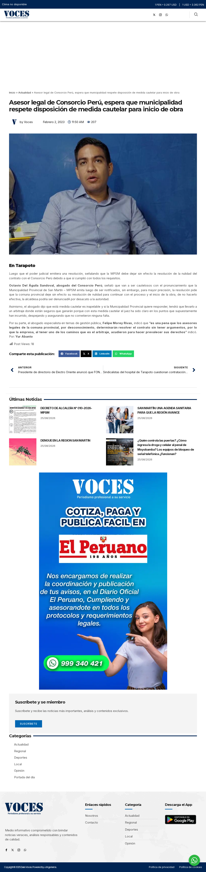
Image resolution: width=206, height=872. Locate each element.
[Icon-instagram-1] (160, 14)
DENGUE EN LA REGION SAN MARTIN (65, 440)
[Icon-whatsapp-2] (166, 14)
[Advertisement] (103, 51)
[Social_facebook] (148, 14)
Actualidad (24, 92)
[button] (142, 15)
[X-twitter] (154, 14)
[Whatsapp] (25, 850)
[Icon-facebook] (6, 850)
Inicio (12, 92)
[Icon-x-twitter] (12, 850)
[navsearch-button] (196, 14)
